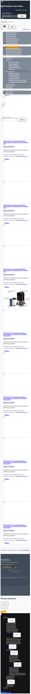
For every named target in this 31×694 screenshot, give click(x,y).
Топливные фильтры (11, 37)
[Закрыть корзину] (4, 603)
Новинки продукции (14, 65)
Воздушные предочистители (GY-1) (18, 80)
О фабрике (6, 647)
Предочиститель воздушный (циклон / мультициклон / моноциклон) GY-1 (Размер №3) (15, 206)
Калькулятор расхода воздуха (13, 54)
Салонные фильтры (11, 36)
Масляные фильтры (11, 34)
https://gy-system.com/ (21, 156)
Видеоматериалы (10, 85)
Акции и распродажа (12, 43)
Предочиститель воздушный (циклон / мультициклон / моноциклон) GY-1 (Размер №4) (15, 270)
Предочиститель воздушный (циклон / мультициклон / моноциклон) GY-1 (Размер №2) (15, 142)
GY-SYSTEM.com (25, 550)
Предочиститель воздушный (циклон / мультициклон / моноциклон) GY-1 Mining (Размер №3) (15, 462)
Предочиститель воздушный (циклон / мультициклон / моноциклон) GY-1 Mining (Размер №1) (15, 334)
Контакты (6, 95)
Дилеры (5, 682)
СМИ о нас (11, 69)
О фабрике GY (9, 58)
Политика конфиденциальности (7, 564)
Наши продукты (10, 665)
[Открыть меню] (3, 103)
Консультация (18, 21)
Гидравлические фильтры (12, 39)
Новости (8, 653)
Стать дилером (10, 91)
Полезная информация (14, 67)
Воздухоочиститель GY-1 (12, 47)
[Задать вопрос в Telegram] (3, 22)
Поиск (22, 16)
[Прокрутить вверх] (2, 611)
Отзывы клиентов (10, 84)
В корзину (6, 159)
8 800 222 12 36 (15, 23)
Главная (6, 28)
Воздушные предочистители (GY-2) (18, 82)
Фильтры (5, 620)
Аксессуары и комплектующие (13, 52)
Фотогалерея (9, 87)
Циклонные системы (8, 635)
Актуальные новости (14, 62)
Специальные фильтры (12, 41)
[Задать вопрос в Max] (6, 22)
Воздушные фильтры (11, 32)
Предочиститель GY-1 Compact (14, 49)
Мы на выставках (13, 64)
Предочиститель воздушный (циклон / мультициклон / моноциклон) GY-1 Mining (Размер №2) (15, 398)
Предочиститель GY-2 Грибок (13, 50)
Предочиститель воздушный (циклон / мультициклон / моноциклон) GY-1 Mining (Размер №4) (15, 526)
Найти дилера (9, 93)
